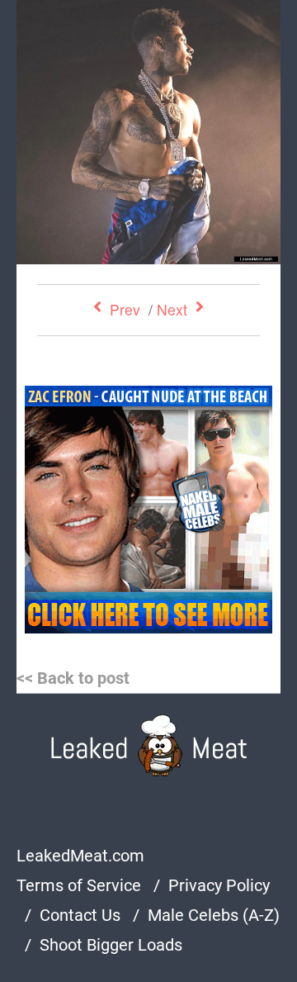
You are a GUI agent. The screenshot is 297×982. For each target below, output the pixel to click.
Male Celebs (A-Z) (214, 915)
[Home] (148, 745)
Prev (125, 309)
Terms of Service (78, 885)
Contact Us (80, 915)
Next (172, 309)
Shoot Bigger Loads (111, 945)
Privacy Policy (219, 885)
